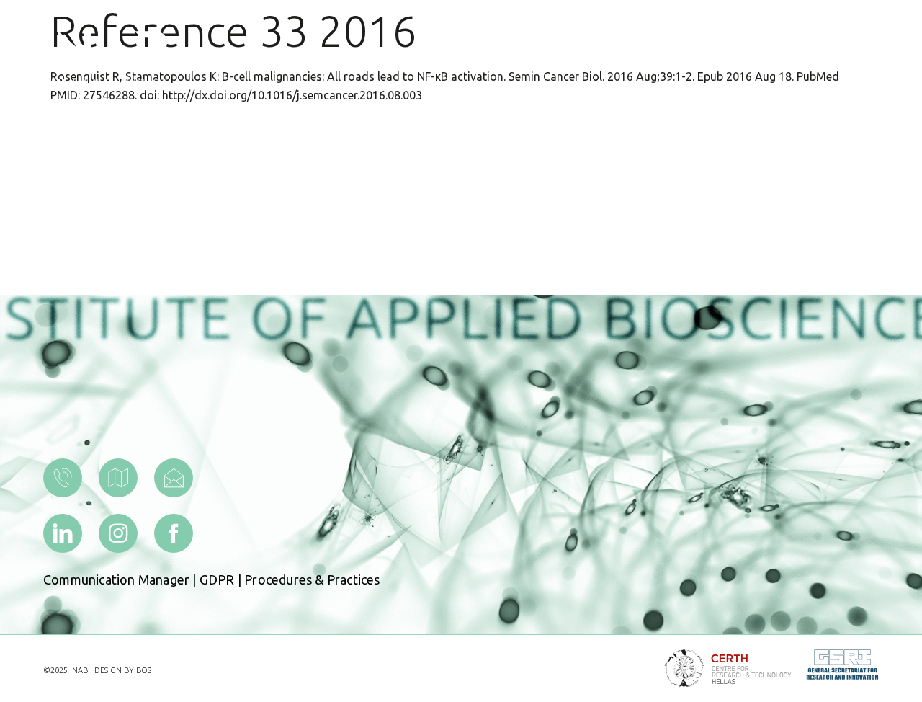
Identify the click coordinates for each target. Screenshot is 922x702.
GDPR (217, 579)
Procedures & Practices (312, 579)
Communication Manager (116, 579)
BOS (143, 670)
